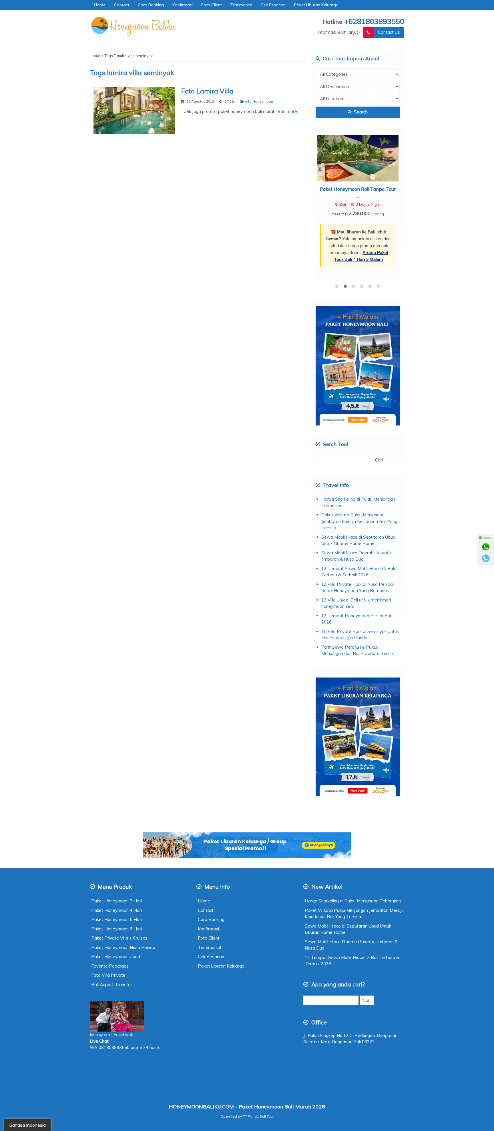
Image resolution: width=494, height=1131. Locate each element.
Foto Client (211, 4)
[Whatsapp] (486, 547)
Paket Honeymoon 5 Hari (116, 858)
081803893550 (114, 986)
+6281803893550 (374, 21)
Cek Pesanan (273, 4)
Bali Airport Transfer (111, 923)
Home (99, 4)
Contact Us (389, 32)
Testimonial (241, 4)
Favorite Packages (110, 905)
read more (286, 111)
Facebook (123, 973)
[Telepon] (486, 558)
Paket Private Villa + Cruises (119, 877)
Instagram (100, 973)
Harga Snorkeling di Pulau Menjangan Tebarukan (353, 839)
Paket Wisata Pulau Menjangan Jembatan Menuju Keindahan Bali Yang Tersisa (359, 460)
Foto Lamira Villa (207, 91)
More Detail (363, 158)
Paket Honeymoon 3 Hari (116, 839)
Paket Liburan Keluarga (316, 4)
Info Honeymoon (259, 101)
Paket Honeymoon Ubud (115, 895)
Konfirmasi (182, 4)
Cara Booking (151, 4)
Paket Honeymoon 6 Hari (116, 867)
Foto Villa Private (108, 914)
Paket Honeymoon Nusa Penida (123, 886)
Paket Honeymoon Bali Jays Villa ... (358, 189)
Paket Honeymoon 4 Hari (116, 849)
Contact (121, 4)
